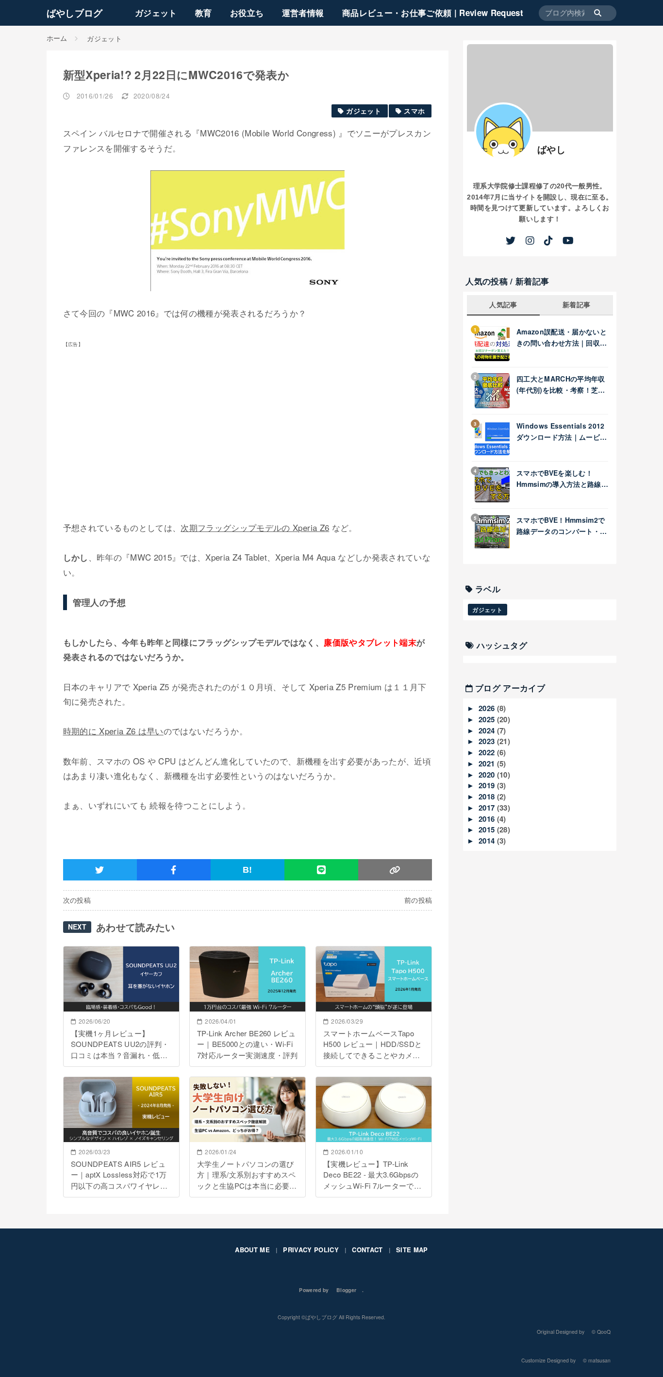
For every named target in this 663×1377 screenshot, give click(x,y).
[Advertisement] (144, 433)
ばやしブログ (75, 12)
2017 (488, 807)
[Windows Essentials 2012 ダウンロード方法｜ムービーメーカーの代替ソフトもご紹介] (495, 437)
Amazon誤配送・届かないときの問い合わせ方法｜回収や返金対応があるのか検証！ (561, 337)
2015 (488, 829)
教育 (203, 12)
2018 (488, 796)
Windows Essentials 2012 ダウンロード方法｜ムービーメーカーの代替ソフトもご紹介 (561, 431)
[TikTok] (548, 241)
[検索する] (602, 13)
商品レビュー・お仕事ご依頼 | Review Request (432, 12)
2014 (488, 840)
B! (247, 870)
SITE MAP (412, 1249)
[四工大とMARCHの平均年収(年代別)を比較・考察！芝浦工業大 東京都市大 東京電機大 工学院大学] (495, 390)
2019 (488, 785)
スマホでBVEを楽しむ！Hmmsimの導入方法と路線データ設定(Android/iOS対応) (559, 478)
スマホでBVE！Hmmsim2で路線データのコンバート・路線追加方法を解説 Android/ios (561, 525)
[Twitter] (510, 241)
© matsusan (597, 1360)
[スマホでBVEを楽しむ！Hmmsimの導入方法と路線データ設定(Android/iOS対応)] (495, 484)
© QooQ (601, 1331)
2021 (488, 763)
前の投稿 (418, 900)
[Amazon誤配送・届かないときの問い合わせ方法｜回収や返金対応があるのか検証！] (495, 343)
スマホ (414, 111)
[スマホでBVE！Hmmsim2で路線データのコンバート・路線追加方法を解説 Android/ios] (495, 531)
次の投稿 (77, 900)
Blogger (346, 1290)
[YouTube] (568, 241)
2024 (488, 730)
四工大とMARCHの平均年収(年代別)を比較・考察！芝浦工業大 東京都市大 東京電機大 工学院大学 (560, 384)
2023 (488, 741)
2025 (488, 719)
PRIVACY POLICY (311, 1249)
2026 (488, 708)
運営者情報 (303, 12)
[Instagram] (530, 241)
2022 (488, 752)
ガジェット (156, 12)
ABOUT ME (252, 1249)
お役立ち (247, 12)
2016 (488, 818)
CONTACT (367, 1249)
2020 (488, 774)
